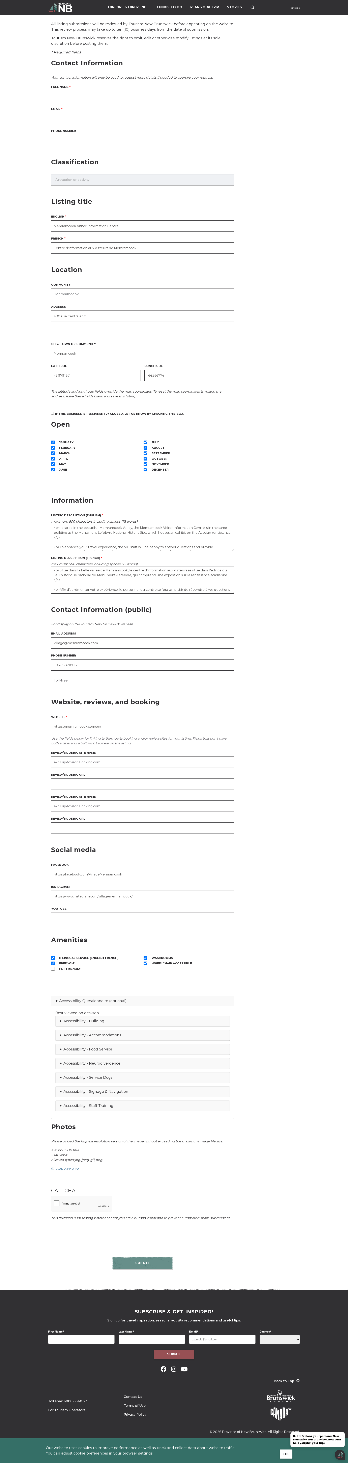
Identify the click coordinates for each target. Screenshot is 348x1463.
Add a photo (67, 1168)
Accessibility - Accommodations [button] (92, 1035)
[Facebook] (164, 1369)
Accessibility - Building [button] (83, 1021)
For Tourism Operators (66, 1410)
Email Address (63, 633)
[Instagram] (174, 1369)
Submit (174, 1354)
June (63, 469)
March (64, 453)
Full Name (59, 87)
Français (294, 7)
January (66, 442)
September (161, 453)
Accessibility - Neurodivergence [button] (91, 1063)
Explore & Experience (128, 7)
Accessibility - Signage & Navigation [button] (95, 1091)
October (159, 459)
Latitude (59, 366)
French (57, 238)
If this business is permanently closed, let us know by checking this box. (119, 414)
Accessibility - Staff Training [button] (88, 1106)
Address (58, 306)
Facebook (60, 865)
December (160, 469)
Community (61, 285)
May (62, 464)
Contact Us (133, 1397)
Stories (234, 7)
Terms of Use (135, 1406)
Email (55, 109)
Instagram (60, 887)
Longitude (153, 366)
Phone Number (63, 131)
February (67, 448)
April (63, 459)
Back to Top (284, 1381)
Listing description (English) (76, 515)
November (160, 464)
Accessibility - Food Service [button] (87, 1049)
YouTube (58, 909)
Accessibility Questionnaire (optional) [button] (92, 1001)
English (57, 216)
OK (286, 1454)
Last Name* (126, 1331)
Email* (193, 1331)
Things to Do (169, 7)
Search (252, 7)
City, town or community (73, 344)
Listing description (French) (75, 558)
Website (58, 717)
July (155, 442)
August (158, 448)
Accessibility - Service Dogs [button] (88, 1077)
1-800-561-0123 (75, 1401)
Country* (265, 1331)
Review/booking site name (73, 752)
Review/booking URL (68, 774)
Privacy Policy (135, 1414)
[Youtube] (184, 1369)
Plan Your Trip (204, 7)
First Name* (56, 1331)
